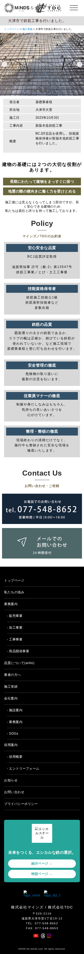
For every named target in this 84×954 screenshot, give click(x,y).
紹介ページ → (42, 863)
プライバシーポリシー (21, 804)
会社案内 (11, 698)
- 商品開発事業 (18, 651)
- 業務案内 (14, 722)
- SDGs (12, 733)
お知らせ (11, 780)
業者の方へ (12, 674)
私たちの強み (14, 592)
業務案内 (11, 604)
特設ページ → (42, 874)
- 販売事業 (14, 615)
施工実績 (27, 29)
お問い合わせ (14, 792)
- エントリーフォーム (23, 768)
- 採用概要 (14, 756)
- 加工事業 (14, 627)
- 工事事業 (14, 639)
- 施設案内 (14, 710)
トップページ (11, 29)
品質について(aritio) (19, 663)
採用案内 (11, 745)
